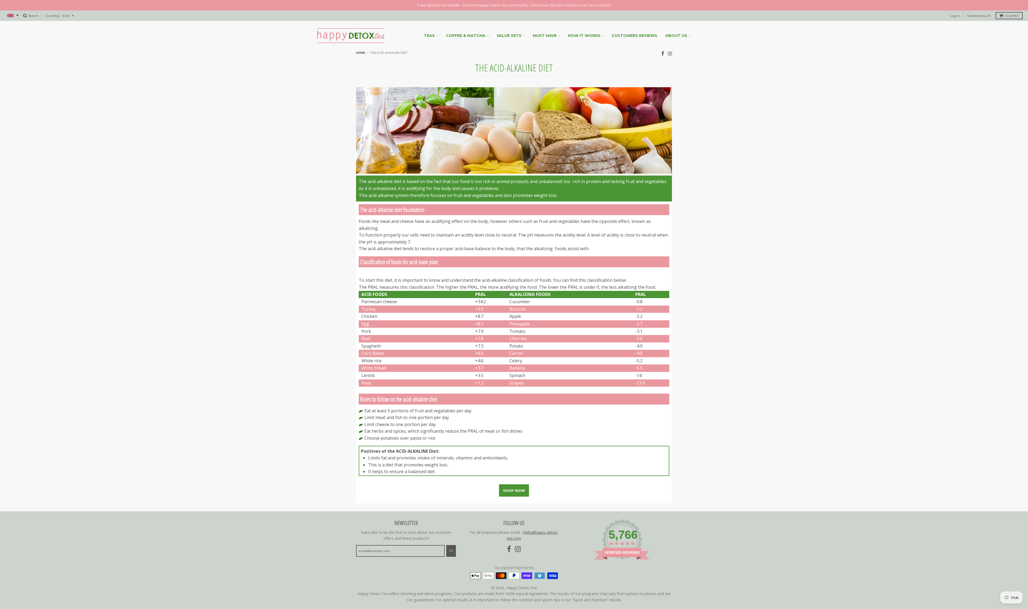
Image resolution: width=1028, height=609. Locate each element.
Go (451, 551)
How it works (584, 35)
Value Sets (509, 35)
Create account (979, 16)
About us (676, 35)
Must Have (545, 35)
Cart (1011, 16)
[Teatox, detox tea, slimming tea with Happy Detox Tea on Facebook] (662, 53)
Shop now (514, 490)
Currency (53, 16)
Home (360, 53)
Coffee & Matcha (465, 35)
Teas (429, 35)
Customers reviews (634, 35)
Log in (955, 16)
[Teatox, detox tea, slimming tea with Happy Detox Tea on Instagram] (670, 53)
